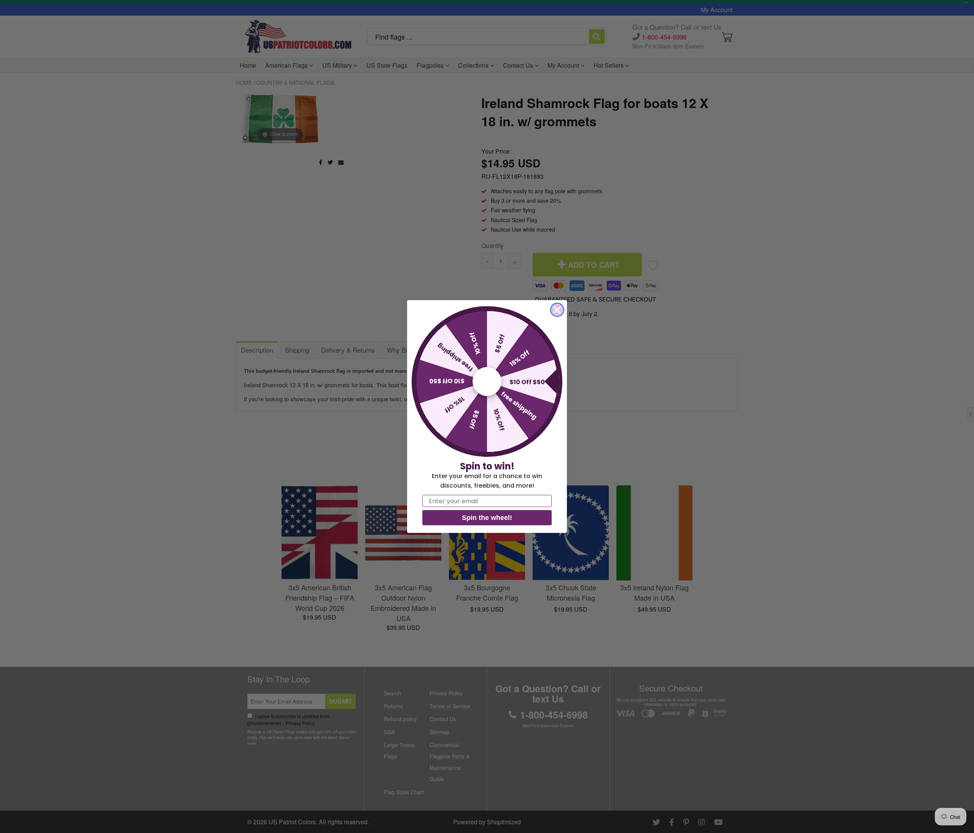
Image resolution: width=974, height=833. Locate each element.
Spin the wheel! (487, 517)
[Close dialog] (557, 309)
